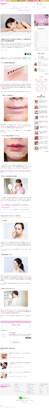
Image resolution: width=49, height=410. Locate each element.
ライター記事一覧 (28, 337)
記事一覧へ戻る (16, 342)
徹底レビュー (43, 82)
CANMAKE (23, 357)
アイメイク (14, 355)
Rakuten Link (41, 391)
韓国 (17, 376)
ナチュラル (5, 50)
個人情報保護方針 (21, 400)
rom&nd (25, 376)
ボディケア (36, 38)
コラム (36, 44)
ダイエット (36, 89)
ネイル (36, 42)
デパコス (41, 89)
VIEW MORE (46, 73)
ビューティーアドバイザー (18, 391)
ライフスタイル (39, 91)
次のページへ (16, 321)
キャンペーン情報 (16, 387)
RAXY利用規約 (29, 391)
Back (2, 326)
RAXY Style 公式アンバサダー (12, 357)
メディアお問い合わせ (30, 387)
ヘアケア (36, 40)
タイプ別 (44, 91)
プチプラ (37, 87)
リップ (46, 84)
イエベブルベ (44, 86)
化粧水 (46, 87)
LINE (40, 390)
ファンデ (46, 89)
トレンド (42, 84)
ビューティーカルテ (17, 390)
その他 (36, 46)
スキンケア (36, 32)
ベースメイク (37, 34)
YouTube (41, 393)
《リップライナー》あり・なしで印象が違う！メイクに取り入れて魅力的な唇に (16, 210)
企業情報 (17, 400)
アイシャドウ (18, 357)
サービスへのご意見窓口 (30, 390)
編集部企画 (45, 79)
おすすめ (41, 79)
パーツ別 (41, 87)
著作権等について (27, 400)
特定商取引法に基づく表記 (30, 393)
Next (30, 326)
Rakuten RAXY (5, 4)
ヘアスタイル (38, 86)
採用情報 (32, 400)
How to (2, 50)
